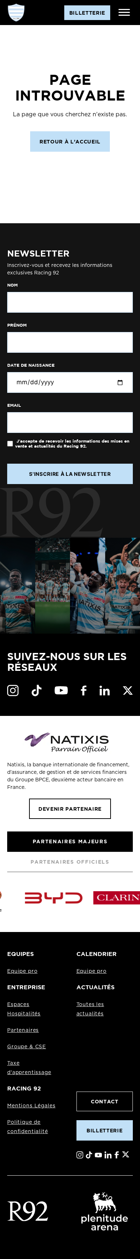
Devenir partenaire (70, 809)
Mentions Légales (31, 1105)
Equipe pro (22, 971)
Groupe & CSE (26, 1046)
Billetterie (104, 1130)
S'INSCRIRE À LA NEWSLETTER (70, 474)
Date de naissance (31, 365)
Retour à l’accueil (70, 141)
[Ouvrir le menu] (124, 12)
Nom (12, 285)
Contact (104, 1101)
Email (14, 405)
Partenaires (23, 1030)
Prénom (17, 325)
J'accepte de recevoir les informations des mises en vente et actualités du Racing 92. (72, 444)
